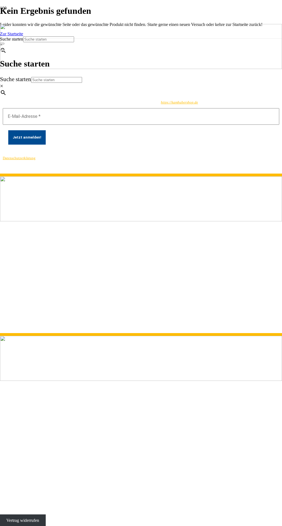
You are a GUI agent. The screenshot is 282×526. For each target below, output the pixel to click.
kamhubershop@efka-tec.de (24, 279)
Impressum (9, 306)
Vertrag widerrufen (22, 520)
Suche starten (15, 79)
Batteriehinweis (13, 321)
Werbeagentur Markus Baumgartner (134, 507)
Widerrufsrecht (13, 326)
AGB (5, 311)
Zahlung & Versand (17, 316)
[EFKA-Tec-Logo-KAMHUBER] (141, 67)
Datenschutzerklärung (19, 158)
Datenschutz (10, 301)
